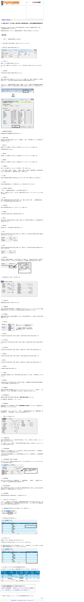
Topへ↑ (42, 597)
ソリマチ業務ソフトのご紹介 (21, 600)
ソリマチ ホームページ (29, 600)
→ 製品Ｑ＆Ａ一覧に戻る (5, 19)
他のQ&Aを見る (13, 600)
